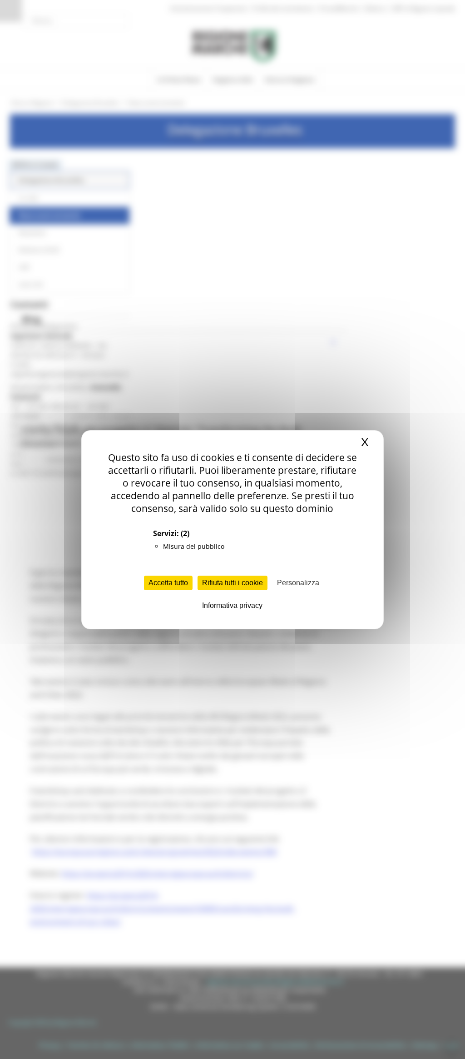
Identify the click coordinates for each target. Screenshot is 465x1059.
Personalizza (298, 583)
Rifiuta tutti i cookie (232, 583)
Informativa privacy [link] (232, 605)
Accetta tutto (168, 583)
